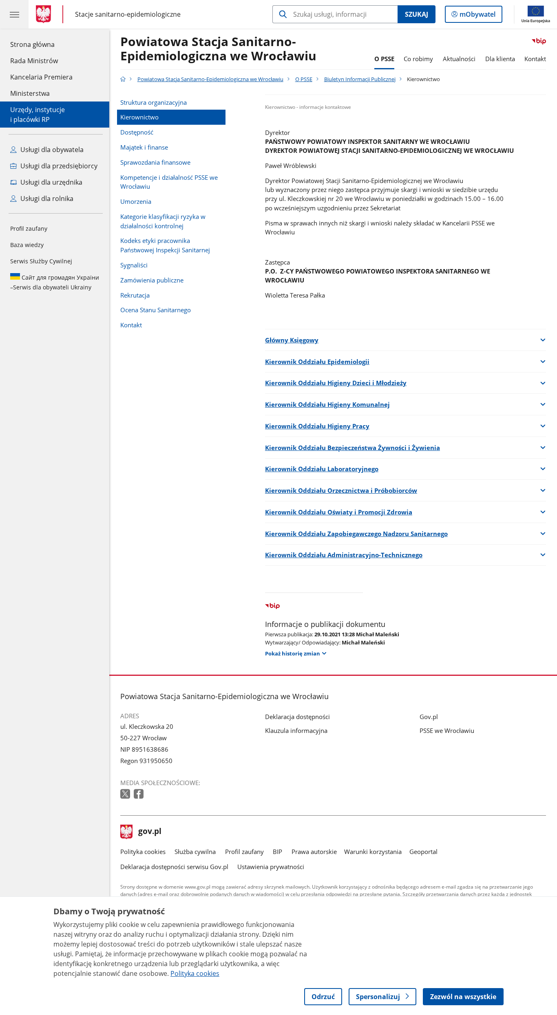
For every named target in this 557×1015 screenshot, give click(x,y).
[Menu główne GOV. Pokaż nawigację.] (14, 14)
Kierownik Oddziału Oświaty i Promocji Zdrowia (338, 512)
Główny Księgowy (291, 340)
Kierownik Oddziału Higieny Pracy (317, 426)
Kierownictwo (139, 117)
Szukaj (416, 14)
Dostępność (136, 132)
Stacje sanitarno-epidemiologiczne (128, 14)
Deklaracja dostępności (297, 717)
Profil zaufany (28, 228)
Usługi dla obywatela (51, 149)
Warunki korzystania (373, 851)
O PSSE (384, 59)
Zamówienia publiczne (151, 280)
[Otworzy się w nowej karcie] (126, 794)
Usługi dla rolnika (46, 198)
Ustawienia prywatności (270, 867)
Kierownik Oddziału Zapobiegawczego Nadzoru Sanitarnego (356, 534)
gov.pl (149, 832)
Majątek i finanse (144, 147)
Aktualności (459, 59)
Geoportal (423, 851)
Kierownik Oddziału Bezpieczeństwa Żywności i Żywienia (352, 448)
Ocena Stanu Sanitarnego (155, 310)
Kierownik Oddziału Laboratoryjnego (321, 469)
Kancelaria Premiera (41, 77)
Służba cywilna (195, 851)
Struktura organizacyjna (153, 102)
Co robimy (418, 59)
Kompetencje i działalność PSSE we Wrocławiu (169, 181)
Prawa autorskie (314, 851)
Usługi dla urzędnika (50, 182)
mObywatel (477, 16)
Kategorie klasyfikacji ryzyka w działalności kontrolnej (163, 220)
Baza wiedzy (27, 245)
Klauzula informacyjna (296, 730)
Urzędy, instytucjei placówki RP (37, 114)
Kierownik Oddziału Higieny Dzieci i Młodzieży (336, 383)
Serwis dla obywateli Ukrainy (54, 282)
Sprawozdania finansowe (155, 162)
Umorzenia (135, 201)
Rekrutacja (135, 295)
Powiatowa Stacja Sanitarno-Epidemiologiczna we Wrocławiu (218, 49)
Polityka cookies (143, 851)
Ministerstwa (30, 93)
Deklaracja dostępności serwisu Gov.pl (174, 867)
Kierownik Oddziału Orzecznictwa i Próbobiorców (341, 490)
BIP (277, 851)
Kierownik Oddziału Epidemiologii (317, 361)
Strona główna (41, 44)
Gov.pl (429, 717)
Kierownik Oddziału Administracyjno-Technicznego (343, 555)
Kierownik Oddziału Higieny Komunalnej (327, 404)
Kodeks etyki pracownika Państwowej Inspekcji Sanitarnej (165, 245)
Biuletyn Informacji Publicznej (360, 79)
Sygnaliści (134, 265)
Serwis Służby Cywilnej (41, 261)
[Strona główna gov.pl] (45, 14)
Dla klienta (500, 59)
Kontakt (535, 59)
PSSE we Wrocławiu (447, 730)
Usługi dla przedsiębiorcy (58, 165)
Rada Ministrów (34, 60)
